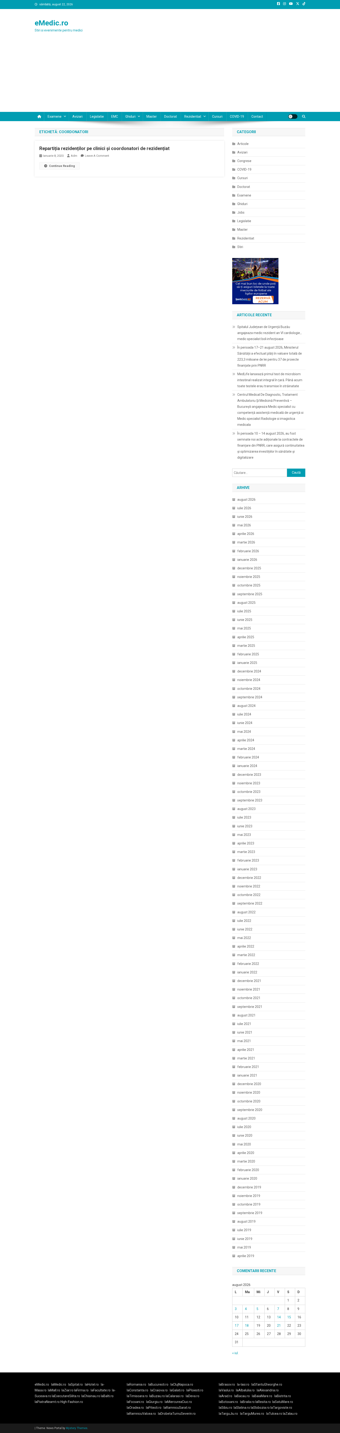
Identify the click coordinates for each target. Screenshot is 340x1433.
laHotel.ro (92, 1384)
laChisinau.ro (90, 1396)
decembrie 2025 (249, 568)
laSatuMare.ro (282, 1402)
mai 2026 (244, 525)
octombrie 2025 (248, 585)
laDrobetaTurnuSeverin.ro (177, 1413)
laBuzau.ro (157, 1396)
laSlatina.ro (242, 1407)
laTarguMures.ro (252, 1413)
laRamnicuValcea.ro (141, 1413)
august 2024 (246, 706)
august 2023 (246, 809)
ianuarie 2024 (247, 766)
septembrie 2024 (249, 697)
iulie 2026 (244, 508)
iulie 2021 (244, 1024)
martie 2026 (246, 542)
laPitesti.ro (153, 1407)
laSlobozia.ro (260, 1407)
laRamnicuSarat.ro (177, 1407)
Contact (257, 116)
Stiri (240, 247)
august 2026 (246, 499)
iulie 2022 (244, 921)
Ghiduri (130, 116)
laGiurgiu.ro (155, 1402)
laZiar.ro (68, 1390)
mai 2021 (244, 1041)
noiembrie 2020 (248, 1092)
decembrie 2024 (249, 671)
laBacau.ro (242, 1396)
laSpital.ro (75, 1384)
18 (247, 1325)
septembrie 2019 (249, 1213)
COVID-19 (237, 116)
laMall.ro (54, 1390)
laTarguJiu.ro (229, 1413)
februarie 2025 (248, 654)
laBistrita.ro (282, 1396)
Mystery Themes (76, 1428)
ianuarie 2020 (247, 1178)
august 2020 (246, 1118)
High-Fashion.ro (71, 1402)
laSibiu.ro (225, 1407)
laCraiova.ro (159, 1390)
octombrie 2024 (248, 688)
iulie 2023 (244, 817)
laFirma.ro (81, 1390)
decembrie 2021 (249, 981)
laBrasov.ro (227, 1384)
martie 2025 (246, 645)
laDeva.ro (192, 1396)
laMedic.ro (59, 1384)
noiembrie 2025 (248, 577)
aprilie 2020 (245, 1153)
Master (151, 116)
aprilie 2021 (245, 1050)
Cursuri (217, 116)
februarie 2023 (248, 860)
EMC (114, 116)
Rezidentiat (192, 116)
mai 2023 (244, 835)
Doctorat (170, 116)
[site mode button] (292, 116)
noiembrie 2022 (248, 886)
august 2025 (246, 602)
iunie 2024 (244, 723)
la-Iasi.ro (243, 1384)
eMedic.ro (51, 22)
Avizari (77, 116)
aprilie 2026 (245, 534)
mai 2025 (244, 628)
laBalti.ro (107, 1396)
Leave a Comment (97, 155)
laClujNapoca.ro (181, 1384)
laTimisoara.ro (137, 1396)
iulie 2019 (244, 1230)
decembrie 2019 (249, 1187)
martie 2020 (246, 1161)
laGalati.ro (177, 1390)
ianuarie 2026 (247, 560)
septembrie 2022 (249, 903)
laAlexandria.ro (268, 1390)
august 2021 (246, 1015)
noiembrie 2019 (248, 1196)
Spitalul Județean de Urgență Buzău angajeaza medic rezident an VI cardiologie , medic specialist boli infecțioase (269, 333)
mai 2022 (244, 938)
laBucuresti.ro (158, 1384)
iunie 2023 (244, 826)
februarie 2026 (248, 551)
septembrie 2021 (249, 1007)
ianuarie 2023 (247, 869)
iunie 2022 (244, 929)
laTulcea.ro (274, 1413)
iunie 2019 (244, 1239)
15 (289, 1317)
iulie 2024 (244, 714)
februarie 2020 (248, 1170)
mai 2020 (244, 1144)
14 (279, 1317)
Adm (74, 155)
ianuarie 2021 (247, 1075)
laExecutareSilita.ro (66, 1396)
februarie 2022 (248, 964)
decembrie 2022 (249, 878)
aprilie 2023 (245, 843)
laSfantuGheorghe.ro (266, 1384)
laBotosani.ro (228, 1402)
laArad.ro (225, 1396)
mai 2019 (244, 1247)
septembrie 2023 (249, 800)
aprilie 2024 (245, 740)
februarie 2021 (248, 1067)
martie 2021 (246, 1058)
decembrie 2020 (249, 1084)
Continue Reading (62, 166)
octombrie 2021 (248, 998)
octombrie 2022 (248, 895)
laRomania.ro (136, 1384)
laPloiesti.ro (194, 1390)
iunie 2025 (244, 620)
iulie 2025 (244, 611)
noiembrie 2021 (248, 989)
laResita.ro (263, 1402)
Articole (243, 144)
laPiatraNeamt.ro (47, 1402)
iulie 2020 (244, 1127)
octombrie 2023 (248, 792)
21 (279, 1325)
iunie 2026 (244, 517)
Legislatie (97, 116)
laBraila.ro (247, 1402)
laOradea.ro (135, 1407)
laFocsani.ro (135, 1402)
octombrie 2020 (248, 1101)
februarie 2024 (248, 757)
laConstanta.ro (137, 1390)
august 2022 (246, 912)
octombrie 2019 (248, 1204)
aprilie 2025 (245, 637)
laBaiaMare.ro (262, 1396)
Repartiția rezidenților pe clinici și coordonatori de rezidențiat (104, 148)
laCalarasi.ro (175, 1396)
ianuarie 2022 (247, 972)
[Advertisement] (170, 77)
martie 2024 (246, 749)
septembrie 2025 (249, 594)
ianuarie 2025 (247, 663)
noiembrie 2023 (248, 783)
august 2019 (246, 1221)
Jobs (240, 212)
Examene (55, 116)
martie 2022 (246, 955)
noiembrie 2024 (248, 680)
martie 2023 (246, 852)
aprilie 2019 (245, 1256)
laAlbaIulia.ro (245, 1390)
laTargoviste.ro (281, 1407)
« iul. (235, 1353)
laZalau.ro (290, 1413)
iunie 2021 (244, 1032)
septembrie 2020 (249, 1110)
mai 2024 (244, 731)
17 (236, 1325)
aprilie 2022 (245, 946)
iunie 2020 (244, 1135)
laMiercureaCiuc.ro (178, 1402)
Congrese (244, 161)
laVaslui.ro (227, 1390)
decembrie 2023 (249, 774)
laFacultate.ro (101, 1390)
